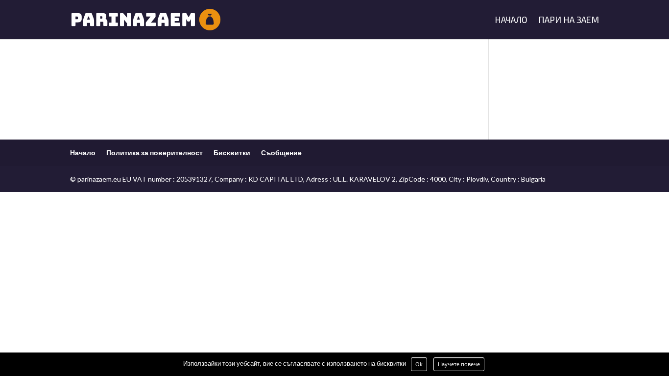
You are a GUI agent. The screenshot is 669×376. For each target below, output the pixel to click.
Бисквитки (232, 152)
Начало (511, 20)
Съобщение (281, 152)
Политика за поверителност (154, 152)
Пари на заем (568, 20)
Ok (419, 364)
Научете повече (459, 364)
